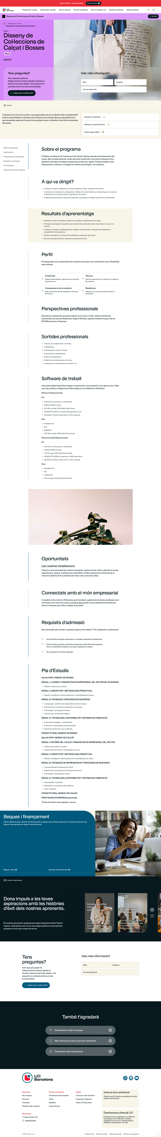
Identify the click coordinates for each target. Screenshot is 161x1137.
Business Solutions (116, 10)
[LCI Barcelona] (8, 10)
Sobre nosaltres (133, 10)
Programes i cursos (29, 10)
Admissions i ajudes (48, 10)
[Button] (99, 912)
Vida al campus (65, 10)
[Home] (37, 1082)
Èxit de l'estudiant (81, 10)
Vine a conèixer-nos (98, 10)
